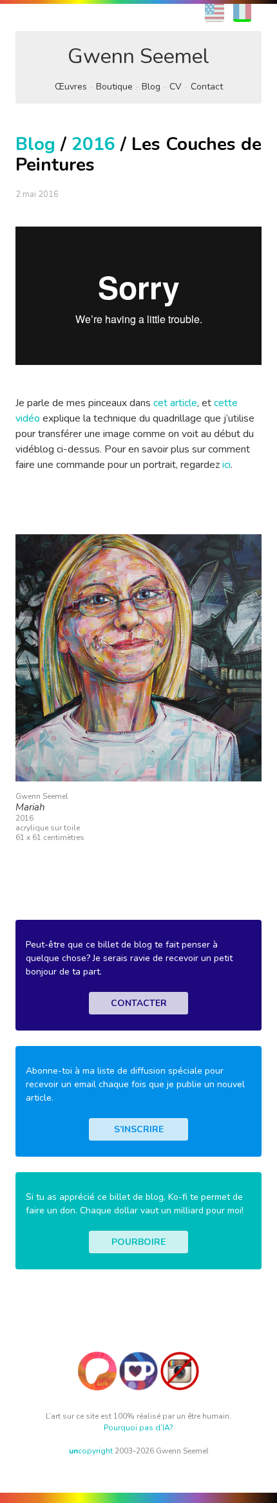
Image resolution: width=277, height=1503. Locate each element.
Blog (151, 86)
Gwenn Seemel (138, 56)
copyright (91, 1451)
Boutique (114, 86)
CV (175, 86)
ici (226, 465)
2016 (93, 144)
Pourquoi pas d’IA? (138, 1428)
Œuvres (71, 86)
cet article (175, 403)
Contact (207, 86)
